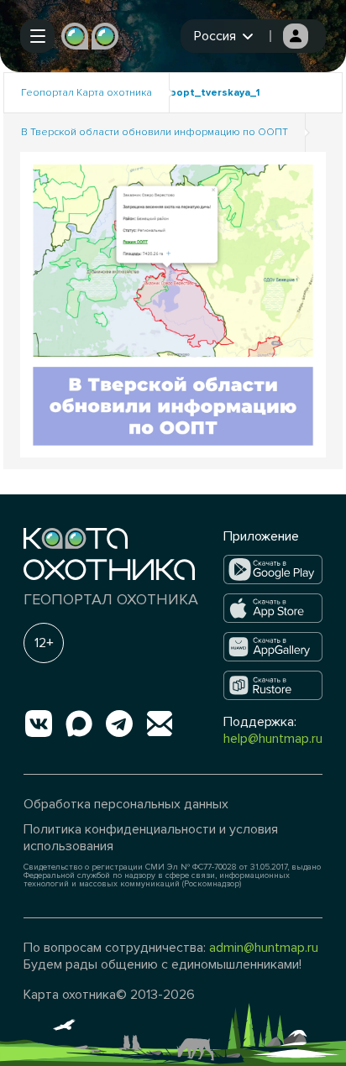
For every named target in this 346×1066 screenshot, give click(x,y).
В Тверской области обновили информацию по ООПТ (154, 132)
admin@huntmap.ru (263, 947)
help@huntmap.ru (272, 738)
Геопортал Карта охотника (86, 92)
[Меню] (37, 36)
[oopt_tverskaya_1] (173, 303)
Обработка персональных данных (126, 804)
